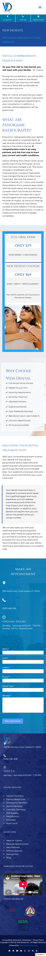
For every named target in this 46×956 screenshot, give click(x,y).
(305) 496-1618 (10, 759)
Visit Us (7, 587)
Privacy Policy (38, 940)
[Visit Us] (4, 583)
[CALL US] (4, 600)
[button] (40, 7)
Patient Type (8, 686)
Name (5, 649)
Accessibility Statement (11, 940)
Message (6, 695)
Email (5, 658)
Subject (6, 667)
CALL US (8, 604)
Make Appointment (13, 721)
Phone (5, 677)
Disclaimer (26, 940)
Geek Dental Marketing (28, 945)
